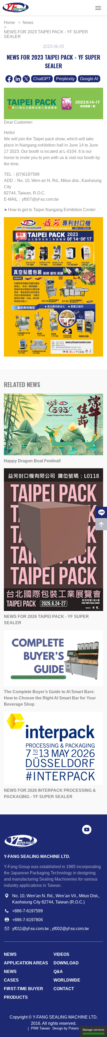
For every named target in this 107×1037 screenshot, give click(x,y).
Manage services (93, 1029)
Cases (11, 980)
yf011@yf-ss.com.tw (30, 928)
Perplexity (65, 79)
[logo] (16, 7)
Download (66, 963)
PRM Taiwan (40, 1028)
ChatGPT (42, 79)
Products (16, 997)
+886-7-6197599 (27, 911)
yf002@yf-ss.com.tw (70, 928)
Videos (61, 954)
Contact (64, 989)
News (10, 954)
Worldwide (67, 980)
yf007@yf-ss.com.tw (40, 199)
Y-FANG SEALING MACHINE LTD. (65, 1017)
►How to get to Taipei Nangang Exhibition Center (50, 209)
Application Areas (26, 963)
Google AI (89, 79)
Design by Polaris (65, 1028)
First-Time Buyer (23, 989)
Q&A (58, 971)
